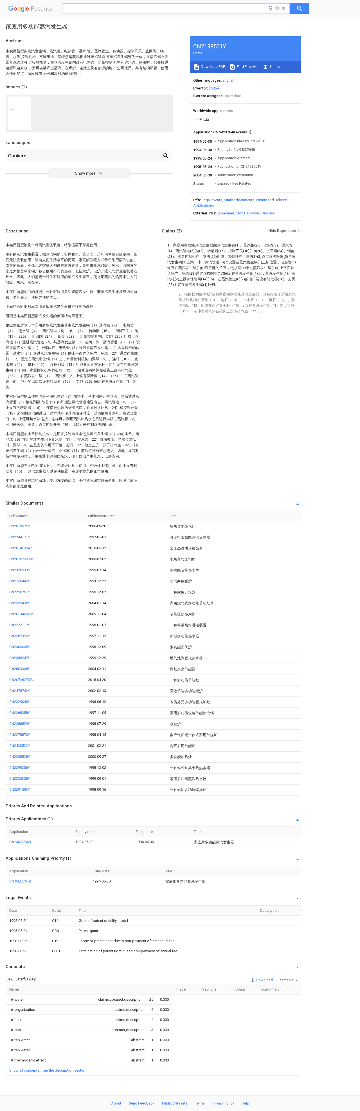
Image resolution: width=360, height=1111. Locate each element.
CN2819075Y (19, 526)
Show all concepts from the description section (47, 1070)
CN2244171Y (19, 537)
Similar (274, 66)
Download (264, 980)
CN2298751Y (19, 592)
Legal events (212, 200)
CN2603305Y (19, 669)
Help (245, 1103)
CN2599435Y (19, 603)
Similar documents (239, 200)
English (228, 80)
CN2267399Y (19, 636)
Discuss (268, 213)
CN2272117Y (19, 625)
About (116, 1103)
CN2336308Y (19, 778)
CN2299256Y (19, 767)
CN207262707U (21, 680)
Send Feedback (141, 1103)
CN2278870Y (19, 735)
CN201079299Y (21, 559)
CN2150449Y (19, 581)
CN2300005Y (19, 647)
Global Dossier (248, 213)
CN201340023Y (21, 614)
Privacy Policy (223, 1103)
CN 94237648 (20, 842)
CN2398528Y (19, 756)
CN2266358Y (19, 713)
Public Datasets (174, 1103)
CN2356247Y (19, 658)
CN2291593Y (19, 789)
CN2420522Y (19, 745)
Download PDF (212, 66)
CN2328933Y (19, 570)
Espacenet (225, 213)
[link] (16, 999)
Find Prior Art (247, 66)
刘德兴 (214, 88)
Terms (200, 1103)
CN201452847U (21, 548)
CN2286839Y (19, 724)
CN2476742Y (19, 691)
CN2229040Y (19, 702)
